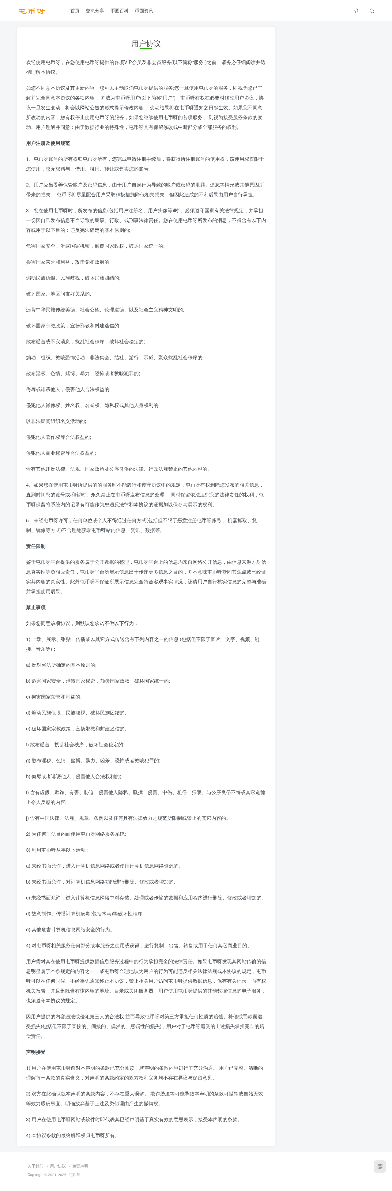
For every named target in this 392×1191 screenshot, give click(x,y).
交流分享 (95, 10)
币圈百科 (119, 10)
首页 (75, 10)
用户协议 (58, 1166)
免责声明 (80, 1166)
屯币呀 (74, 1174)
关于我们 (35, 1166)
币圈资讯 (144, 10)
